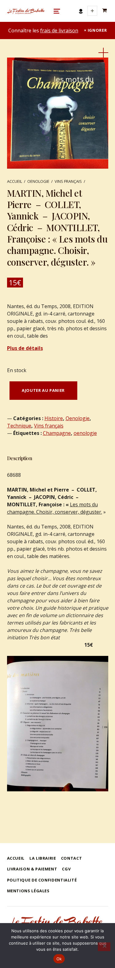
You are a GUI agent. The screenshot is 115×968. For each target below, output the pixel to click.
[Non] (104, 946)
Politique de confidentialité (42, 880)
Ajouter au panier (43, 390)
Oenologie (38, 181)
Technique (19, 425)
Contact (71, 858)
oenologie (85, 433)
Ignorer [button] (97, 30)
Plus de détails (25, 348)
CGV (66, 869)
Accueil (14, 181)
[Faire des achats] (105, 10)
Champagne (57, 433)
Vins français (68, 181)
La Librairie (42, 858)
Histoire (53, 418)
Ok (59, 958)
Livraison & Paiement (32, 869)
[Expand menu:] (92, 11)
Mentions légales (28, 891)
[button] (103, 53)
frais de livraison (59, 30)
